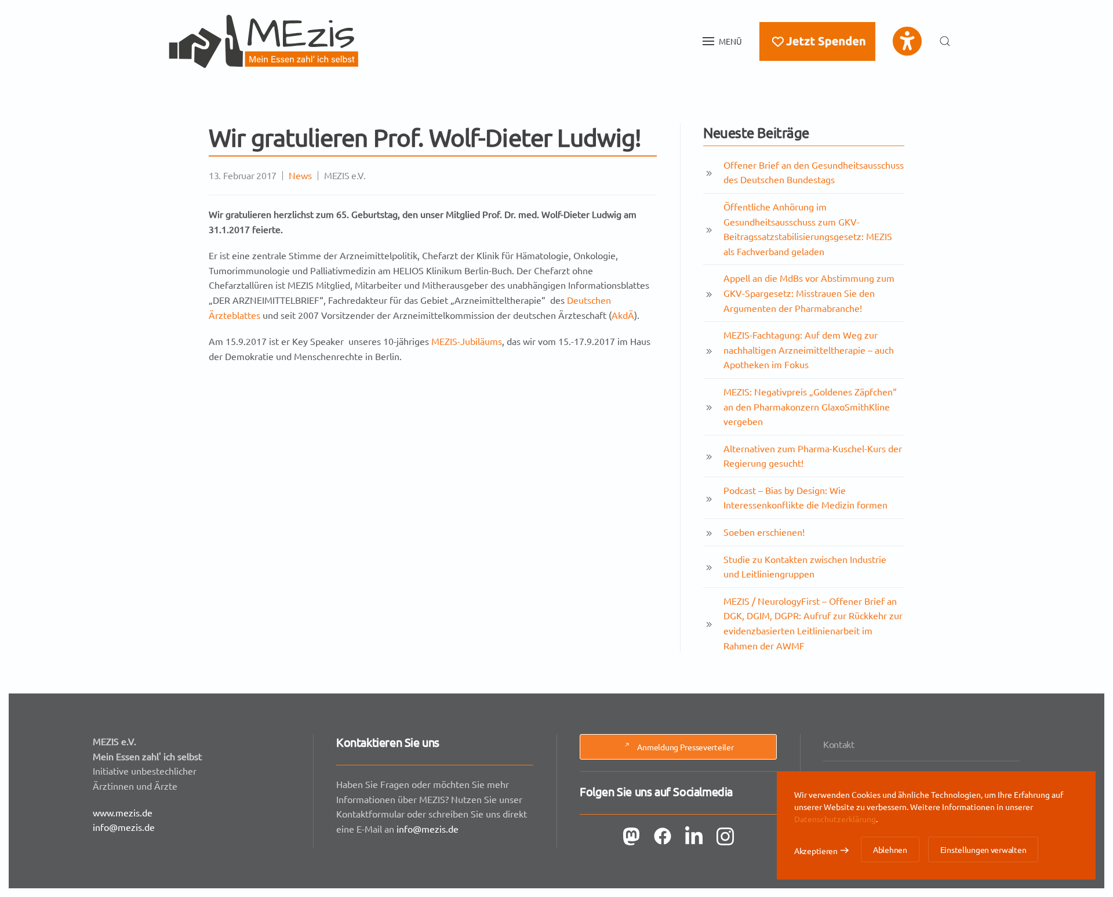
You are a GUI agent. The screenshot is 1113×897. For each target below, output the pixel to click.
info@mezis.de (124, 827)
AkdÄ (623, 315)
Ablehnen (890, 849)
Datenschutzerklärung (835, 819)
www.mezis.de (122, 812)
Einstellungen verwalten (983, 849)
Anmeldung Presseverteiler (685, 747)
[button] (723, 41)
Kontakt (838, 744)
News (300, 175)
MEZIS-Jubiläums (466, 341)
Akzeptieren (816, 850)
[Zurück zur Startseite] (263, 41)
